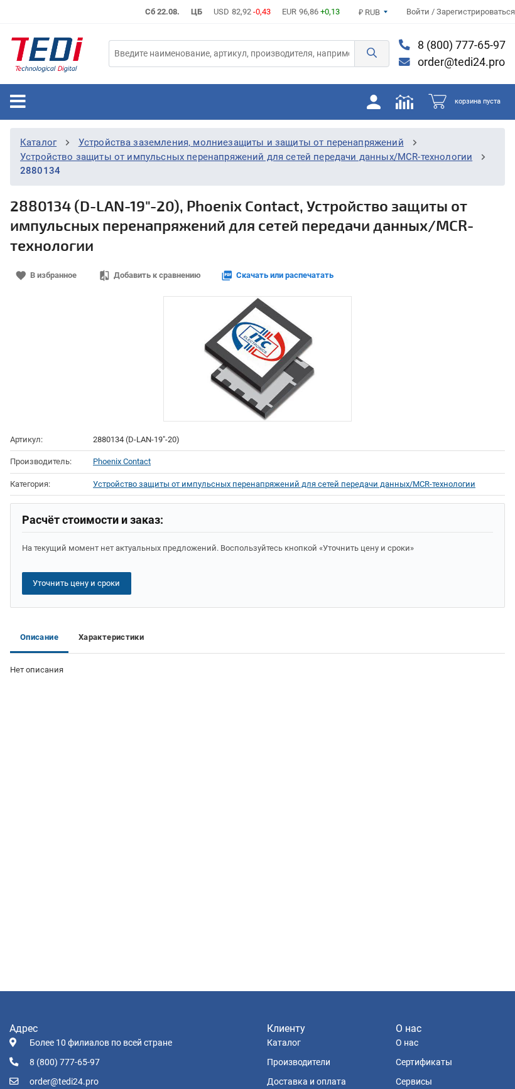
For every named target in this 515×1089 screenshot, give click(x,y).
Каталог (38, 142)
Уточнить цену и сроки (76, 583)
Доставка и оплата (306, 1081)
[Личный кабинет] (374, 101)
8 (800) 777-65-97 (460, 45)
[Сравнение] (404, 101)
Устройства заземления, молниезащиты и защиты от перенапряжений (241, 142)
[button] (371, 53)
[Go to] (47, 54)
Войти (418, 11)
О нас (407, 1043)
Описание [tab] (39, 637)
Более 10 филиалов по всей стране (101, 1043)
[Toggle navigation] (17, 101)
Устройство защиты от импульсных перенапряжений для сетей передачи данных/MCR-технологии (246, 156)
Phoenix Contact (122, 461)
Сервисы (414, 1081)
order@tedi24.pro (460, 62)
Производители (298, 1062)
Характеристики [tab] (111, 637)
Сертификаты (424, 1062)
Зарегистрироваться (475, 11)
